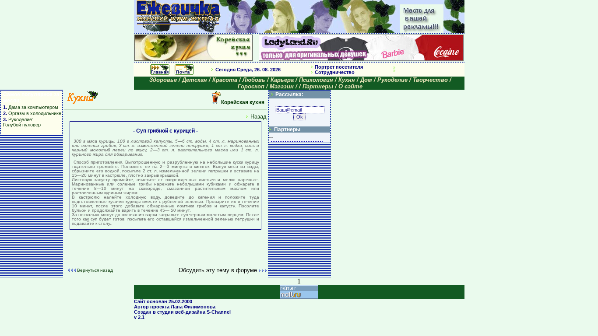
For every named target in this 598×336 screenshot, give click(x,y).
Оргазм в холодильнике (34, 113)
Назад (258, 116)
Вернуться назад (95, 270)
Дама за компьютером (32, 107)
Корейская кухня (242, 102)
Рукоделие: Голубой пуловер (22, 122)
